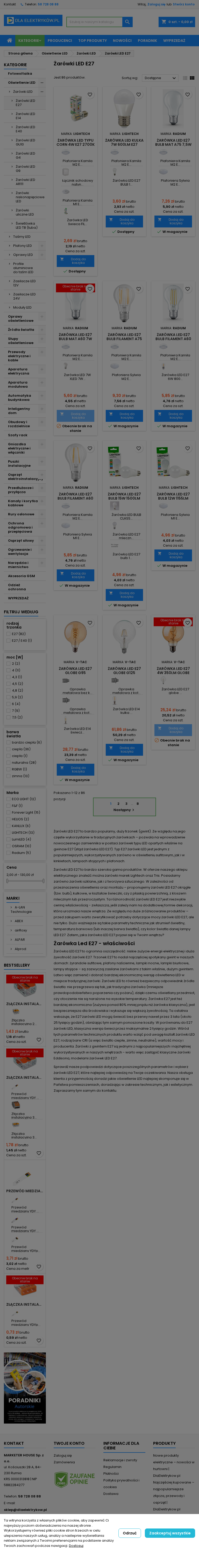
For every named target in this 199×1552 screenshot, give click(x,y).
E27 (19, 633)
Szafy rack (17, 435)
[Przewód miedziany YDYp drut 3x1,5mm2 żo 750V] (15, 1312)
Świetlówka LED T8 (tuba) (27, 225)
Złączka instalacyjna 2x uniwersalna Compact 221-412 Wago (25, 1004)
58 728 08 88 (48, 4)
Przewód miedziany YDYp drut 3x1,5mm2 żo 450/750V (25, 1191)
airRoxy (20, 930)
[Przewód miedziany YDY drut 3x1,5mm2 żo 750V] (15, 1085)
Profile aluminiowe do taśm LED (23, 267)
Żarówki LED (23, 91)
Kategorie (28, 40)
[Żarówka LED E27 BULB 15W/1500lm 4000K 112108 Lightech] (114, 171)
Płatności (111, 1473)
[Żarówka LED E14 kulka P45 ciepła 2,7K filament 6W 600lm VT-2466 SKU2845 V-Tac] (114, 700)
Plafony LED (22, 245)
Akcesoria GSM (21, 576)
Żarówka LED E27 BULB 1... (126, 182)
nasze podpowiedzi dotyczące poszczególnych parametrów (121, 1066)
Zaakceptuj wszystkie (170, 1533)
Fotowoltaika (20, 73)
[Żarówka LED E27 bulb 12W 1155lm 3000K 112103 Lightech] (114, 545)
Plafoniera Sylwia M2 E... (175, 182)
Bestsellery (17, 965)
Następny (124, 809)
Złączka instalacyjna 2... (24, 1022)
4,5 (17, 683)
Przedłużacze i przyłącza (20, 489)
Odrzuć (130, 1533)
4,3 (17, 677)
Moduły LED (22, 307)
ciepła (21, 749)
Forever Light (26, 812)
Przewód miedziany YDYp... (25, 1248)
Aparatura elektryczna (18, 371)
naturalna (24, 762)
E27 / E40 (22, 640)
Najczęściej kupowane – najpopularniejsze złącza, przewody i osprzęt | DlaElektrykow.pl (173, 1496)
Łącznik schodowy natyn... (77, 182)
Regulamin (112, 1466)
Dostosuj (76, 1545)
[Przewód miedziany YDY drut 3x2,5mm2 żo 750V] (15, 1198)
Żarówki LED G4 (25, 155)
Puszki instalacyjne (19, 463)
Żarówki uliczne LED (25, 212)
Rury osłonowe (21, 514)
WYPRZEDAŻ (18, 598)
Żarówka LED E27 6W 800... (175, 376)
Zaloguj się (156, 4)
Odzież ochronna (17, 587)
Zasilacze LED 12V (24, 283)
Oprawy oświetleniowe (20, 318)
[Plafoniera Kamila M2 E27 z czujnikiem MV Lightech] (65, 152)
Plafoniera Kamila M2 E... (78, 162)
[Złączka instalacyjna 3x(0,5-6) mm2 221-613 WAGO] (15, 1124)
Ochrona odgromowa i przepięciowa (20, 527)
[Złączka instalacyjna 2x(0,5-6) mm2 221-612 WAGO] (15, 1011)
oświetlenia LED (168, 975)
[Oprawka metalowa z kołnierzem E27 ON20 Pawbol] (65, 700)
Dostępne (161, 78)
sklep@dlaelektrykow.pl (25, 1509)
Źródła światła (21, 329)
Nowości (122, 40)
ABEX (18, 921)
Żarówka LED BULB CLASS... (126, 516)
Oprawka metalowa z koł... (77, 711)
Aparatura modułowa (18, 384)
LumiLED (21, 839)
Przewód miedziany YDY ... (25, 1095)
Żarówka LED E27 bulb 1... (126, 556)
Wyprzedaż (174, 40)
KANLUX (21, 825)
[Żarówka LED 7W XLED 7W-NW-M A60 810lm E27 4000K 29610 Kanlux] (65, 366)
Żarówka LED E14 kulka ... (126, 711)
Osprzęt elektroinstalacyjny (25, 476)
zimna (20, 776)
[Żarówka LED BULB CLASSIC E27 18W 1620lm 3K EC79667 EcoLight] (114, 505)
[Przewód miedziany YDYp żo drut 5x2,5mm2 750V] (15, 1238)
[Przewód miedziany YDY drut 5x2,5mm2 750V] (15, 1218)
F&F (17, 805)
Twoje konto (69, 1443)
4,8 (17, 690)
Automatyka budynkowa (19, 397)
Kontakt (10, 4)
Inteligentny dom (19, 410)
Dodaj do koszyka (73, 261)
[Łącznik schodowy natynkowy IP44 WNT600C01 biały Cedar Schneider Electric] (65, 171)
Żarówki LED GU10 (25, 142)
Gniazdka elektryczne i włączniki (19, 448)
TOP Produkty (92, 40)
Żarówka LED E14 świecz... (77, 730)
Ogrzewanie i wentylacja (20, 551)
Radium (21, 852)
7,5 (17, 717)
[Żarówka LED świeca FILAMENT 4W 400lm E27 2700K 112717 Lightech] (65, 211)
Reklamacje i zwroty (120, 1460)
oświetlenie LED (130, 1078)
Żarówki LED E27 (25, 102)
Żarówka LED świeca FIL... (77, 222)
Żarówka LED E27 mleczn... (126, 536)
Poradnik (147, 40)
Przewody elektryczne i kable (19, 356)
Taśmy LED (22, 236)
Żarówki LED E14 (25, 115)
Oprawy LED (23, 254)
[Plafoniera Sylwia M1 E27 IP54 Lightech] (65, 525)
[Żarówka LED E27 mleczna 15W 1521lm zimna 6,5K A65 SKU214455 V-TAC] (114, 525)
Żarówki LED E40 (25, 129)
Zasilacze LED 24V (24, 296)
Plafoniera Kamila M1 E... (78, 202)
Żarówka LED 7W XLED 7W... (77, 376)
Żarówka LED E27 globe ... (175, 691)
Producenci (60, 40)
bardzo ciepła (27, 742)
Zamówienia (64, 1462)
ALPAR (19, 939)
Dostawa (110, 1493)
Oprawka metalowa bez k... (77, 691)
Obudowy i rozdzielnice (19, 424)
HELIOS (20, 819)
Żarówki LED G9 (25, 168)
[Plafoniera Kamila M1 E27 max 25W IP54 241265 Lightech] (65, 191)
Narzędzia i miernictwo (18, 564)
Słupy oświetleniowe (20, 340)
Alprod (20, 948)
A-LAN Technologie (21, 909)
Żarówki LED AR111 (25, 181)
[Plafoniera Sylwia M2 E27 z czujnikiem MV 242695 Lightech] (163, 171)
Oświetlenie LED (21, 82)
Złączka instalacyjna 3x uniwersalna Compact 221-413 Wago (25, 1077)
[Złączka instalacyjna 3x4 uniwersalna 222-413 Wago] (15, 1105)
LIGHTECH (23, 832)
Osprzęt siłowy (21, 540)
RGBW (19, 769)
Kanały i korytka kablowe (23, 503)
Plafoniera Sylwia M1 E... (77, 536)
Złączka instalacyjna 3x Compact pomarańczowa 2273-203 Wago (25, 1304)
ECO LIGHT (24, 799)
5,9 (17, 697)
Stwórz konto (184, 4)
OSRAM (21, 846)
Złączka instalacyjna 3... (24, 1115)
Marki (12, 898)
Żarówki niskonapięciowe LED (30, 197)
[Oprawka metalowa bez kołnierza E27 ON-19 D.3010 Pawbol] (65, 680)
